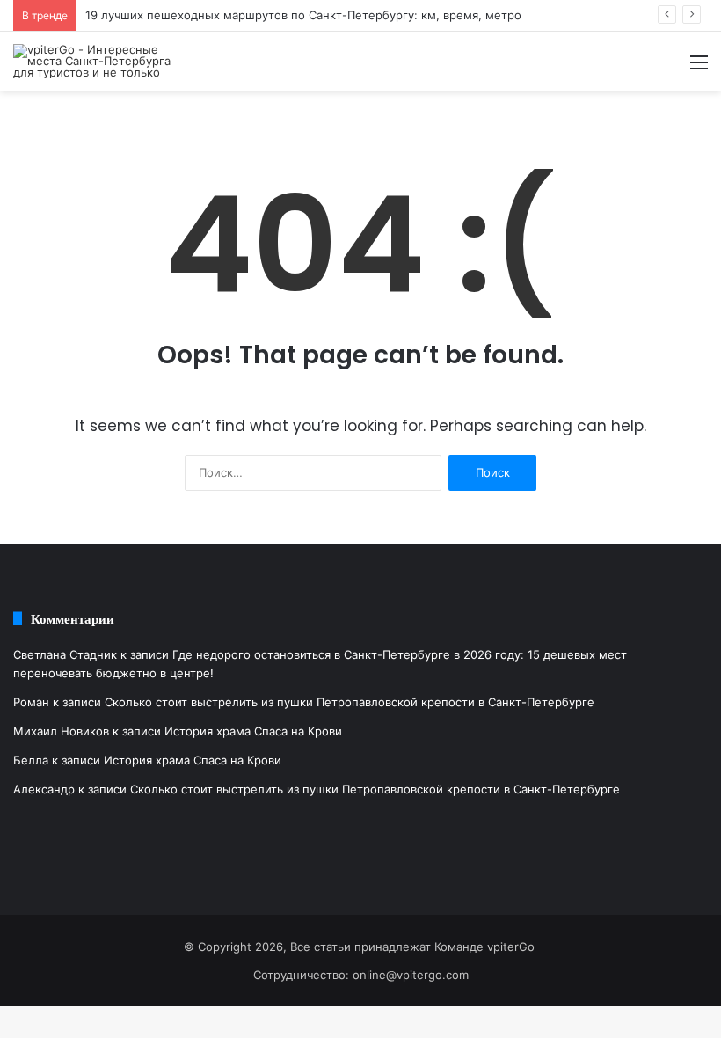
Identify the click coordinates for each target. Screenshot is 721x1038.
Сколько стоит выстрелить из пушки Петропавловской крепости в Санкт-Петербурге (349, 702)
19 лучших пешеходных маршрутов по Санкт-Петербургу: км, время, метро (303, 15)
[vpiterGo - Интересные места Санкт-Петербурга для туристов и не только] (96, 61)
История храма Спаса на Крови (253, 731)
